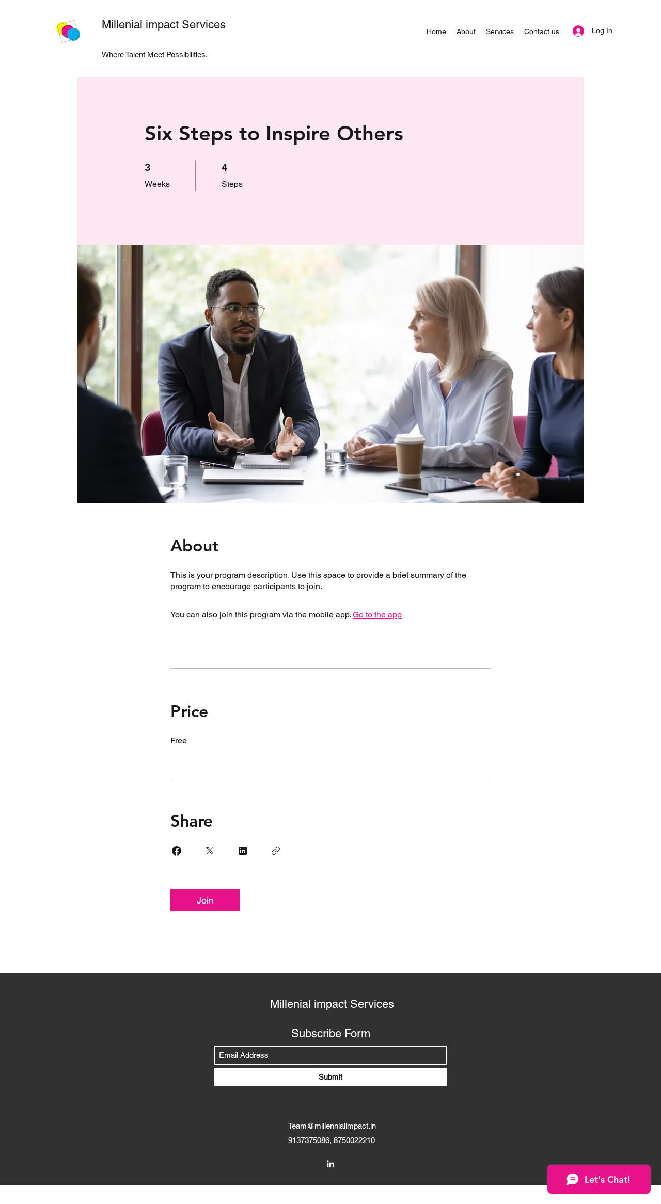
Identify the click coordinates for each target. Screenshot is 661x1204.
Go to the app (377, 615)
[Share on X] (209, 851)
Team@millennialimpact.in (332, 1125)
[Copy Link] (276, 851)
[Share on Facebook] (176, 851)
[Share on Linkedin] (243, 851)
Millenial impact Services (164, 24)
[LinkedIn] (330, 1164)
